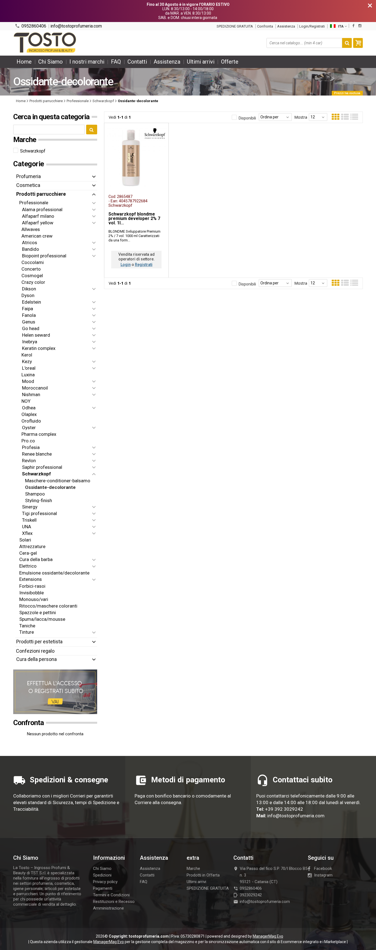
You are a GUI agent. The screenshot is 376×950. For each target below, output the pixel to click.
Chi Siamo (50, 61)
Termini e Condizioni (111, 894)
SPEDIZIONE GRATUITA (235, 26)
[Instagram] (360, 26)
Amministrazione (108, 908)
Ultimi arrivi (200, 61)
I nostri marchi (86, 61)
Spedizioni (102, 875)
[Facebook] (353, 26)
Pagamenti (102, 888)
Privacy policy (105, 881)
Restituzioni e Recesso (114, 901)
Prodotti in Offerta (203, 875)
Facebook (323, 868)
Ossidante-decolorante (50, 486)
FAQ (116, 61)
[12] (318, 117)
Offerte (229, 61)
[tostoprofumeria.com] (45, 43)
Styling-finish (38, 500)
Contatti (137, 61)
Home (24, 61)
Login (126, 264)
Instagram (323, 875)
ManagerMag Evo (268, 936)
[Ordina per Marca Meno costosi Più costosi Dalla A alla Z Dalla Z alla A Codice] (275, 117)
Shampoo (35, 493)
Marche (193, 868)
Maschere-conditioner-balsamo (57, 480)
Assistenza (286, 26)
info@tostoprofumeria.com (76, 26)
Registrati (143, 264)
